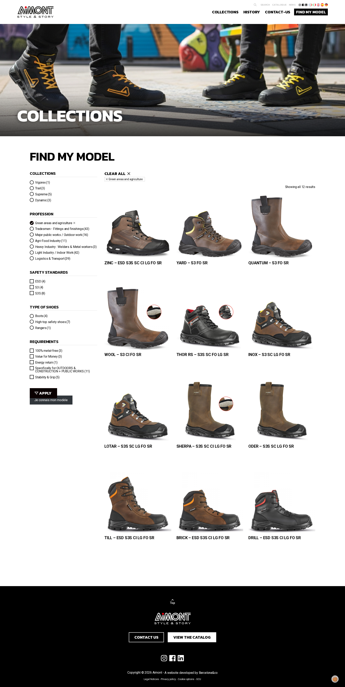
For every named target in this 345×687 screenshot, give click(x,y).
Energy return (46, 362)
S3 (39, 287)
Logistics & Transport (52, 258)
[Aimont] (35, 12)
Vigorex (42, 182)
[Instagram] (299, 4)
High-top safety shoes (52, 322)
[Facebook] (302, 4)
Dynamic (43, 200)
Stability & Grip (47, 377)
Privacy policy (168, 679)
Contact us (146, 637)
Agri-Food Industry (51, 241)
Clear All (114, 174)
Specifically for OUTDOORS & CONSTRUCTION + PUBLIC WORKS (62, 369)
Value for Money (48, 356)
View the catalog (192, 637)
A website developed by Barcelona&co (191, 673)
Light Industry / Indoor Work (57, 252)
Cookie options (186, 679)
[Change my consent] (335, 679)
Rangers (43, 328)
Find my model (311, 12)
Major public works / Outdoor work (61, 235)
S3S (40, 293)
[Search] (255, 5)
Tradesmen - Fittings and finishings (62, 229)
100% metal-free (48, 350)
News (292, 5)
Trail (40, 188)
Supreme (43, 194)
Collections (225, 12)
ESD (40, 281)
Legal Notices (151, 679)
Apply (45, 393)
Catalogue (279, 5)
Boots (41, 316)
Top (172, 603)
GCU (198, 679)
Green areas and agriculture (53, 223)
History (251, 12)
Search (265, 5)
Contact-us (277, 12)
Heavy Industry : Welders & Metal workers (66, 247)
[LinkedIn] (306, 4)
